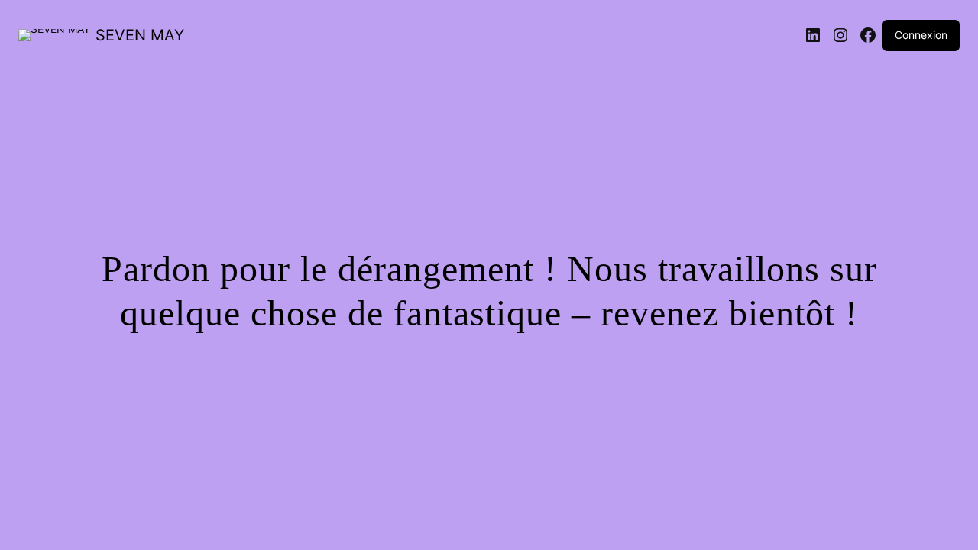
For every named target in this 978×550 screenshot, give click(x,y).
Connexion (921, 34)
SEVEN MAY (140, 35)
